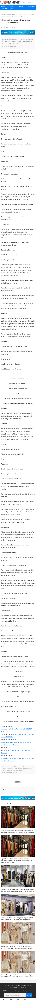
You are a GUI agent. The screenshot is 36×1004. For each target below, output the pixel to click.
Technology (4, 8)
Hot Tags (10, 985)
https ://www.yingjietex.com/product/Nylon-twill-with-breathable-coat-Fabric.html (16, 742)
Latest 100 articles (14, 987)
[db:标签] (17, 782)
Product (12, 6)
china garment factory (13, 990)
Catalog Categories (26, 985)
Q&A (11, 8)
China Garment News (19, 16)
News (21, 6)
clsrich (10, 790)
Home (3, 6)
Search (29, 995)
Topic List (17, 985)
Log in (23, 2)
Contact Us (23, 987)
